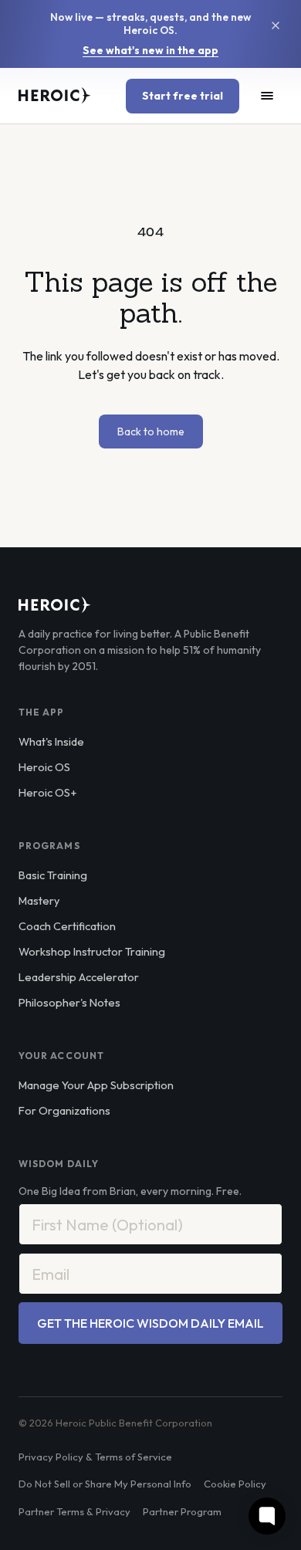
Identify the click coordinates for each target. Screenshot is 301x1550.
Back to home (150, 431)
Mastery (39, 900)
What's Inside (51, 741)
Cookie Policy (235, 1483)
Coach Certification (67, 926)
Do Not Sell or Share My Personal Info (105, 1483)
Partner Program (182, 1511)
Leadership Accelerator (79, 977)
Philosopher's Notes (69, 1002)
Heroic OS (44, 767)
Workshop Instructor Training (92, 951)
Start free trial (182, 96)
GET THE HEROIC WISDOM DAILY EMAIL (150, 1323)
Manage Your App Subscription (96, 1085)
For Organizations (64, 1110)
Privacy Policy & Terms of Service (95, 1456)
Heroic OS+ (47, 792)
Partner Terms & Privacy (74, 1511)
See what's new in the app (150, 50)
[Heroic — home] (55, 95)
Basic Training (53, 875)
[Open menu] (267, 95)
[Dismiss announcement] (275, 25)
